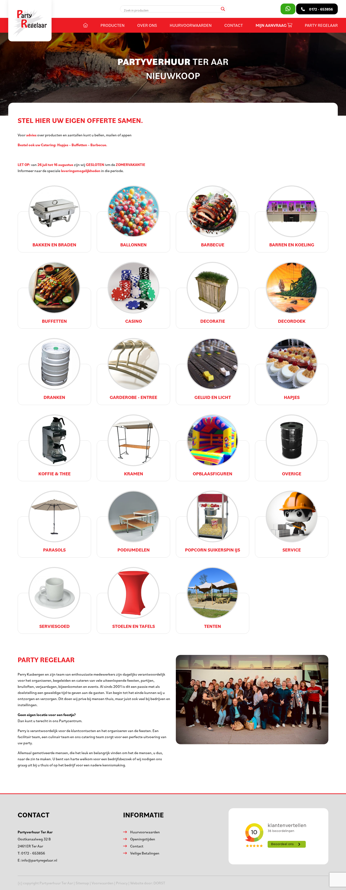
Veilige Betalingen (144, 853)
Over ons (147, 25)
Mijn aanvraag (271, 25)
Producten (113, 25)
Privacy (122, 883)
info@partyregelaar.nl (39, 860)
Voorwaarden (102, 883)
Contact (233, 25)
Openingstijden (142, 839)
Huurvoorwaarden (191, 25)
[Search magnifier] (223, 9)
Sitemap (82, 883)
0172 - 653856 (33, 853)
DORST (159, 883)
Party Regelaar (321, 25)
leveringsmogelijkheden (80, 170)
